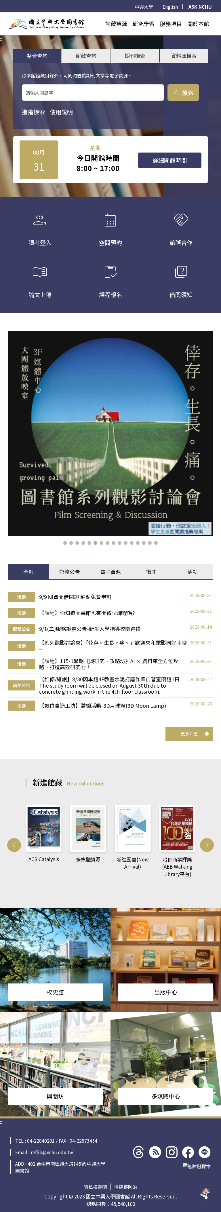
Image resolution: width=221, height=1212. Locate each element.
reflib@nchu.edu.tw (52, 1152)
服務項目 (171, 23)
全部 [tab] (28, 571)
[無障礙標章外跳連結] (197, 1166)
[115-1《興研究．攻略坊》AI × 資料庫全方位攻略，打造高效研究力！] (110, 433)
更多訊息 (189, 733)
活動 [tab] (192, 571)
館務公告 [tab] (69, 571)
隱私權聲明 (95, 1187)
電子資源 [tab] (110, 571)
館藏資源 (116, 23)
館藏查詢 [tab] (86, 55)
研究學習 (144, 23)
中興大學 (144, 6)
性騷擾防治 (125, 1187)
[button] (65, 543)
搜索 (183, 92)
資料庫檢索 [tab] (184, 55)
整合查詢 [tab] (37, 55)
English (170, 6)
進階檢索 (33, 112)
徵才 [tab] (151, 571)
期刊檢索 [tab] (135, 55)
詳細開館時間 (170, 160)
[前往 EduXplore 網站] (205, 1196)
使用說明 (61, 112)
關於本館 (198, 23)
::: (1, 15)
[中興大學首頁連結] (46, 24)
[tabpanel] (110, 651)
